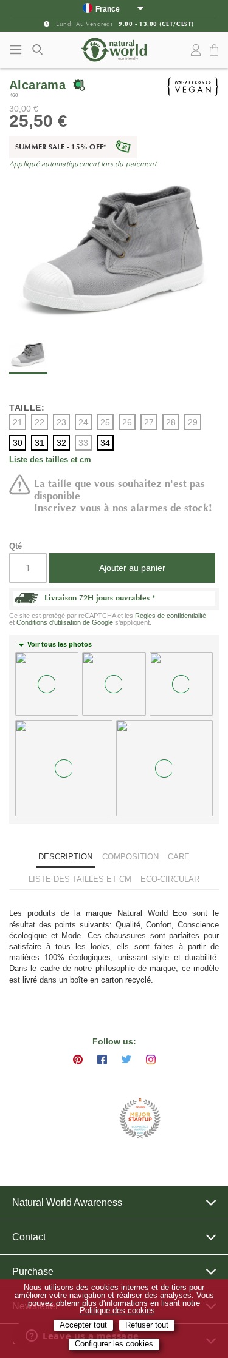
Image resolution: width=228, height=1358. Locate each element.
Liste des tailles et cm (50, 460)
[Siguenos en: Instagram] (151, 1059)
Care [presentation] (179, 856)
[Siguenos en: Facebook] (102, 1059)
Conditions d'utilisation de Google (64, 622)
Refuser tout (146, 1325)
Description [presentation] (65, 856)
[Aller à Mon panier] (216, 51)
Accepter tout (83, 1325)
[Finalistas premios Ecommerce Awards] (140, 1119)
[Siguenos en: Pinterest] (78, 1059)
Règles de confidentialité (170, 615)
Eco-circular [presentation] (169, 879)
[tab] (65, 858)
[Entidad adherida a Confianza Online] (83, 1118)
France (107, 9)
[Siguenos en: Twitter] (126, 1059)
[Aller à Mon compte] (196, 50)
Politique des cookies (117, 1310)
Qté (15, 546)
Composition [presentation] (130, 856)
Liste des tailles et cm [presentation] (80, 879)
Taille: (27, 407)
